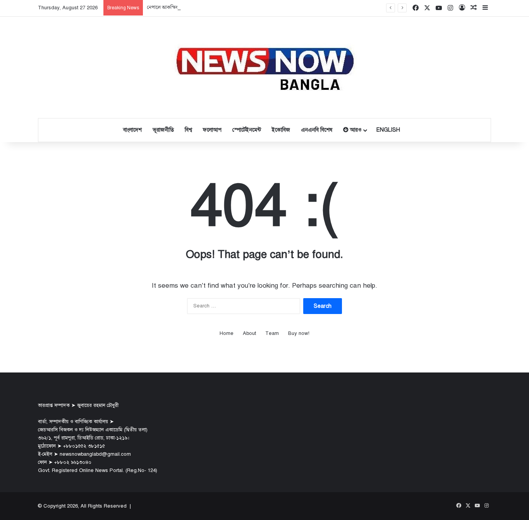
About (249, 333)
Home (227, 333)
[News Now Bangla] (264, 67)
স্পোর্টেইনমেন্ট (246, 130)
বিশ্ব (188, 130)
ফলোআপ (212, 130)
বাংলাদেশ (132, 130)
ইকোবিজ (281, 130)
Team (272, 333)
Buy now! (298, 333)
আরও (355, 130)
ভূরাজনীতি (163, 130)
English (388, 130)
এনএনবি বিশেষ (316, 130)
